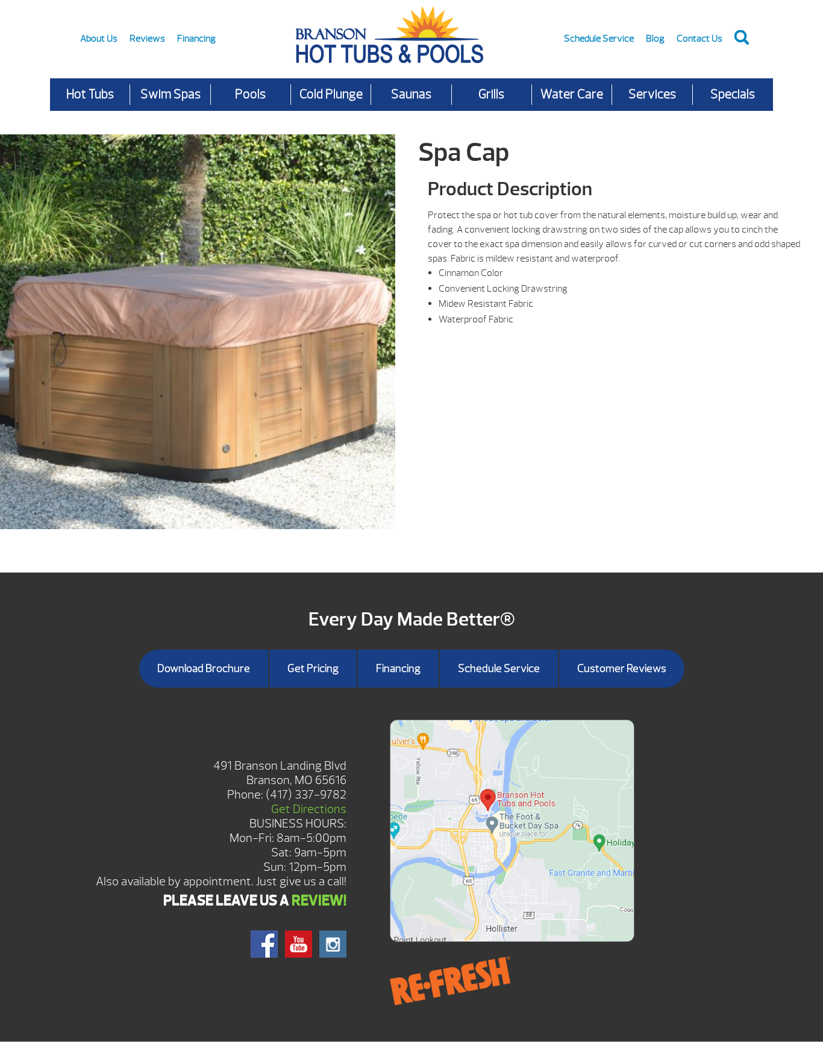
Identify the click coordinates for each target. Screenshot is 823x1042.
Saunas (411, 94)
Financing (196, 39)
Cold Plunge (331, 94)
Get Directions (308, 809)
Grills (491, 94)
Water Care (571, 94)
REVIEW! (319, 900)
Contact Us (699, 39)
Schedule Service (599, 39)
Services (652, 94)
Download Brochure (203, 669)
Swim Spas (170, 94)
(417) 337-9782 (306, 794)
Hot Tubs (90, 94)
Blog (655, 39)
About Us (98, 39)
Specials (732, 94)
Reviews (147, 39)
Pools (250, 94)
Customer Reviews (621, 669)
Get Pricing (313, 669)
